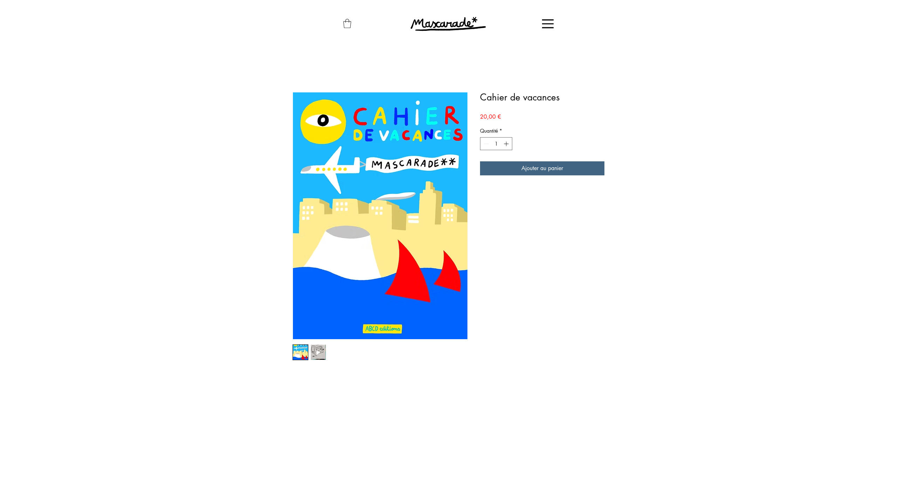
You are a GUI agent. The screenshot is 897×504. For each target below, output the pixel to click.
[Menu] (548, 23)
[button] (347, 23)
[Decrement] (485, 144)
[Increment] (506, 144)
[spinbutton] (496, 144)
